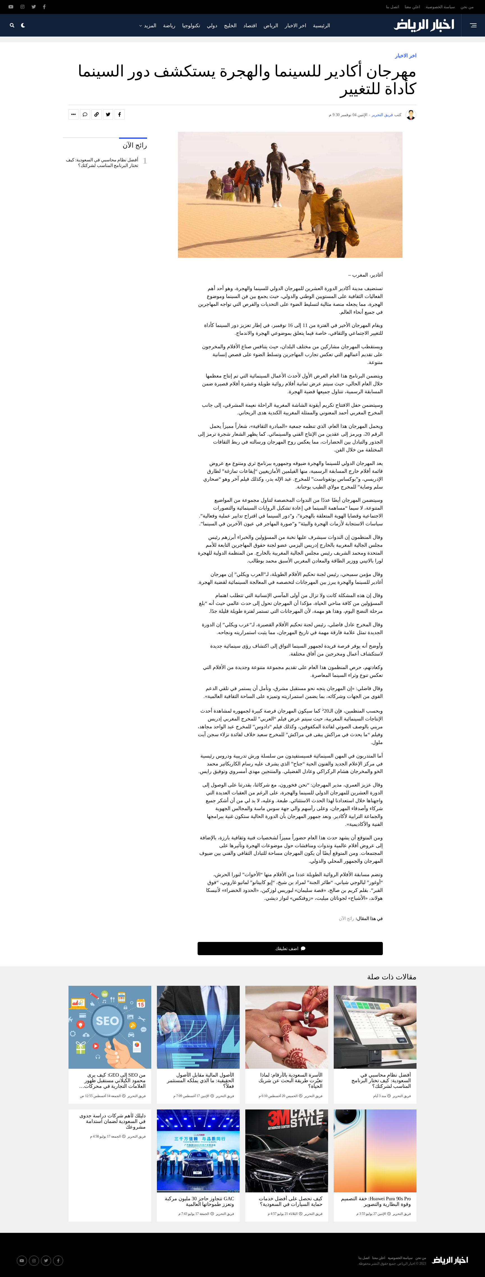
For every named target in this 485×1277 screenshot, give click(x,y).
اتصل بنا (392, 7)
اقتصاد (250, 25)
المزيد (150, 25)
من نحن (467, 7)
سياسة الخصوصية (440, 7)
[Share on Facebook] (120, 114)
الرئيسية (321, 25)
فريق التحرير (382, 115)
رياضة (169, 25)
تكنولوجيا (191, 25)
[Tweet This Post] (108, 114)
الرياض (271, 25)
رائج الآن (346, 918)
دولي (212, 25)
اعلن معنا (412, 7)
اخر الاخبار (295, 25)
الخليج (230, 25)
